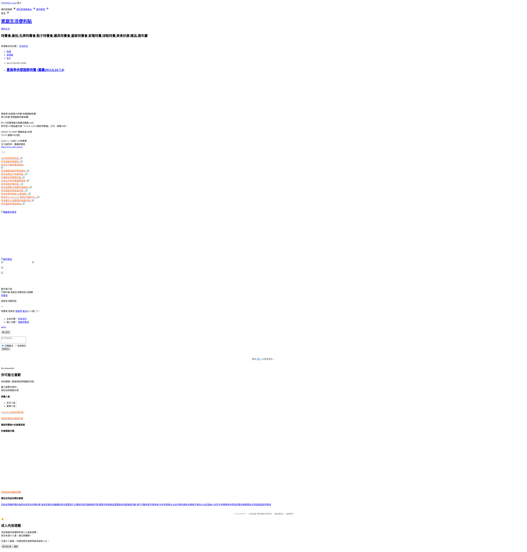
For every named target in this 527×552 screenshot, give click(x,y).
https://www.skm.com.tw (12, 147)
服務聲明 (289, 514)
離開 (16, 547)
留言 (25, 311)
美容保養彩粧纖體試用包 (53, 504)
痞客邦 (18, 311)
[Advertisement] (21, 92)
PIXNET (243, 514)
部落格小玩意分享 (214, 504)
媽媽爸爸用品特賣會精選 (235, 504)
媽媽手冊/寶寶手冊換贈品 (101, 504)
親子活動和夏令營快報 (148, 504)
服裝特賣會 (23, 322)
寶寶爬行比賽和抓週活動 (77, 504)
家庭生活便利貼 (16, 21)
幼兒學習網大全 (167, 504)
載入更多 (5, 332)
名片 (9, 58)
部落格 (10, 55)
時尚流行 (22, 319)
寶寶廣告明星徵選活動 (125, 504)
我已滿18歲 (6, 547)
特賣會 (4, 295)
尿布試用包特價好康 (31, 504)
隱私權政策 (278, 514)
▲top (3, 327)
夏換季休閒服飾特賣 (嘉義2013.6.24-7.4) (35, 70)
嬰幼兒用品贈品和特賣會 (259, 504)
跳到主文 (5, 29)
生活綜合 (23, 46)
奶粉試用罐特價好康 (11, 504)
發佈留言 (5, 349)
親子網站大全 (198, 504)
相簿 (9, 51)
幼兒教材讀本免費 (183, 504)
